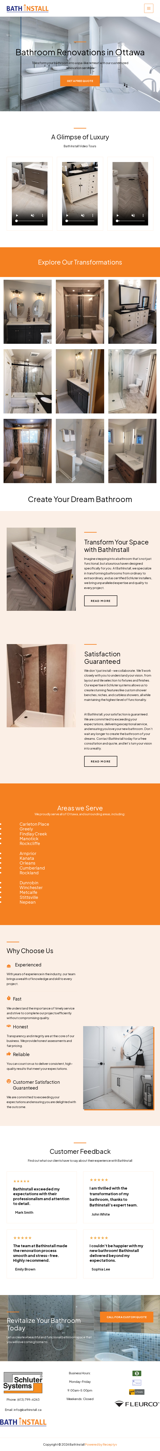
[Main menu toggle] (148, 8)
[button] (126, 1317)
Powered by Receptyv (101, 1444)
